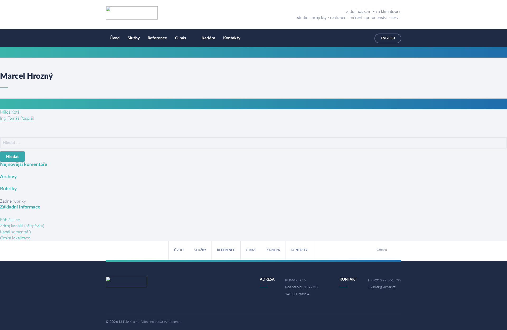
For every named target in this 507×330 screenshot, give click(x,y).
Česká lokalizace (15, 238)
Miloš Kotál (10, 112)
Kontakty (231, 38)
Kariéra (208, 38)
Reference (157, 38)
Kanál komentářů (15, 232)
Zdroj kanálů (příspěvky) (22, 226)
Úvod (115, 38)
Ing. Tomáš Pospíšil (17, 118)
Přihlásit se (10, 219)
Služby (134, 38)
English (388, 38)
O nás (180, 38)
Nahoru (381, 249)
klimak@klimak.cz (383, 287)
